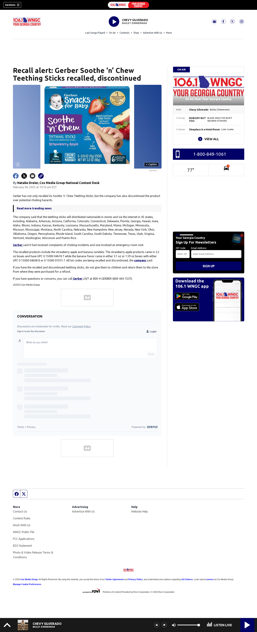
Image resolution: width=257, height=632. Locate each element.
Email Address (198, 248)
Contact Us (20, 511)
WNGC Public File (23, 532)
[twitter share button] (24, 176)
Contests (125, 32)
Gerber (18, 245)
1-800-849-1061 (209, 154)
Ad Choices (187, 579)
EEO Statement (22, 545)
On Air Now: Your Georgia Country (208, 99)
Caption (151, 164)
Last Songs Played (95, 32)
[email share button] (32, 176)
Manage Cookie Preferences (27, 584)
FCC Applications (23, 538)
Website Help (139, 511)
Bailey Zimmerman (134, 23)
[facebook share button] (16, 176)
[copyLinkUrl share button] (41, 176)
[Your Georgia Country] (128, 4)
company (140, 260)
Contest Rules (21, 518)
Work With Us (21, 525)
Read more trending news (34, 208)
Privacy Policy (135, 579)
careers (210, 579)
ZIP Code (180, 248)
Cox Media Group (29, 579)
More (169, 32)
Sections (10, 5)
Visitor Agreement (114, 579)
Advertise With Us (152, 32)
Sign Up (209, 266)
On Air (112, 32)
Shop (136, 32)
